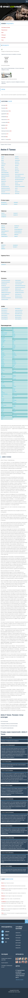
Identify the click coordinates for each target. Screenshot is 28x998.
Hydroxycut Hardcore (5, 130)
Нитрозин (3, 105)
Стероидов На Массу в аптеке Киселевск (9, 723)
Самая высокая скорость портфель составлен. (11, 54)
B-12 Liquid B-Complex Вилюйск (7, 727)
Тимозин (3, 128)
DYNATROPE (3, 116)
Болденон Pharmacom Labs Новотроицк (9, 725)
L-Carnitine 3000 (4, 122)
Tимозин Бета (4, 119)
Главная (2, 144)
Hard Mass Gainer (4, 111)
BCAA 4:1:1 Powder (5, 139)
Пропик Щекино (4, 962)
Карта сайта (14, 994)
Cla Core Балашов (4, 721)
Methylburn (3, 125)
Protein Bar (3, 108)
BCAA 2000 (3, 136)
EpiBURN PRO (4, 113)
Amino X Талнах (8, 144)
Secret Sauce (4, 133)
